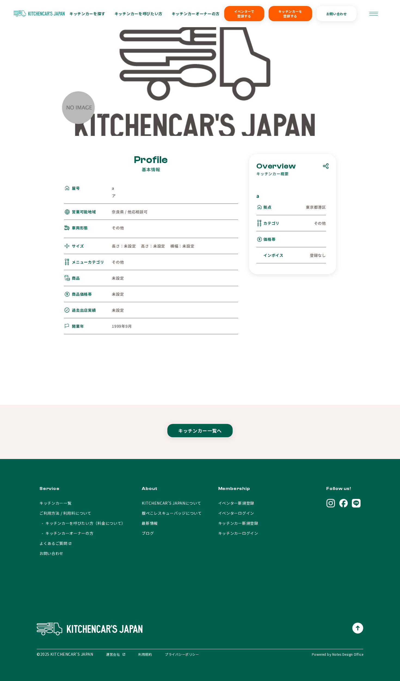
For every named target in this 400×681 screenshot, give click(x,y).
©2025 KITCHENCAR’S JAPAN (65, 654)
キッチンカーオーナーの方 (196, 13)
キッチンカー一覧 (55, 503)
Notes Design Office (347, 654)
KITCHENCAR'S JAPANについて (171, 503)
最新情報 (150, 523)
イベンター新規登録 (236, 503)
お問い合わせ (336, 13)
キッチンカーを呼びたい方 (138, 13)
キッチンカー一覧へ (200, 430)
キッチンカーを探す (87, 13)
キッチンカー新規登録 (238, 523)
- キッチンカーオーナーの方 (66, 533)
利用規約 (145, 654)
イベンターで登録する (244, 13)
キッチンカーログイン (238, 533)
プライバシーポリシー (182, 654)
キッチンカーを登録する (290, 13)
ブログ (148, 533)
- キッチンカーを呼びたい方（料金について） (82, 523)
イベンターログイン (236, 513)
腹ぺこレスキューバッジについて (172, 513)
